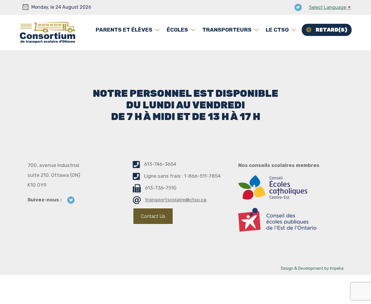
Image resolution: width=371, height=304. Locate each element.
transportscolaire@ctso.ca (175, 200)
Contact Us (153, 216)
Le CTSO (277, 29)
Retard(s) (331, 30)
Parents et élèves (124, 29)
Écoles (177, 29)
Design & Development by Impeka (312, 268)
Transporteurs (227, 29)
